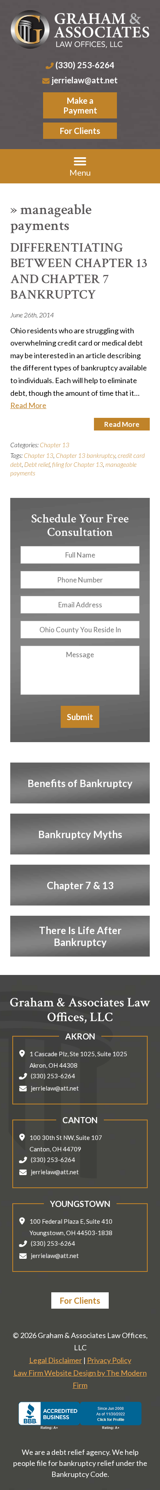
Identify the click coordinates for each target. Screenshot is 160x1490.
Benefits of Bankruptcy (80, 783)
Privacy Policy (109, 1360)
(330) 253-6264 (84, 65)
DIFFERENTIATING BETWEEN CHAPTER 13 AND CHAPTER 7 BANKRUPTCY (79, 271)
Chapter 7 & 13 (80, 885)
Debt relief (37, 464)
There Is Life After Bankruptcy (80, 936)
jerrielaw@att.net (85, 80)
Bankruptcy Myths (80, 834)
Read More (28, 405)
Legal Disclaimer (55, 1360)
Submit (80, 717)
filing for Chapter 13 (77, 464)
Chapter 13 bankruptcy (85, 455)
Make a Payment (80, 105)
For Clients (80, 131)
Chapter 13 (54, 444)
